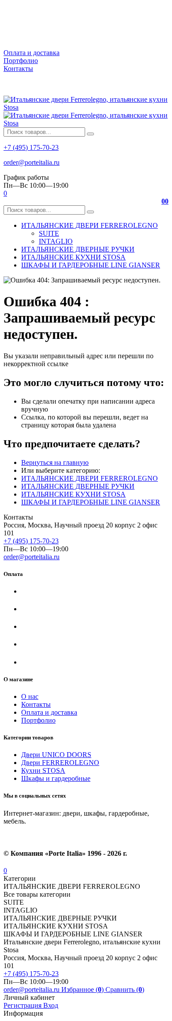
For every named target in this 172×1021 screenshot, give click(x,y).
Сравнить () (124, 989)
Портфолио (21, 60)
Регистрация (23, 1005)
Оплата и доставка (32, 52)
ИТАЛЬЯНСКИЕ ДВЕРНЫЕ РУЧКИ (78, 486)
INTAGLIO (56, 241)
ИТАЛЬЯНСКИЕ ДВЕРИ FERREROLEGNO (89, 478)
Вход (50, 1005)
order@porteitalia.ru (32, 162)
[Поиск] (90, 134)
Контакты (18, 68)
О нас (29, 696)
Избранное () (83, 989)
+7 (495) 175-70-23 (31, 147)
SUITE (49, 233)
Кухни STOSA (43, 770)
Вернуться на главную (55, 462)
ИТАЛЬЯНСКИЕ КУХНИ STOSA (73, 494)
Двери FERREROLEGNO (60, 762)
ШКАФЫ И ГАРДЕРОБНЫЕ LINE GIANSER (90, 502)
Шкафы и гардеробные (55, 778)
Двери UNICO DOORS (56, 754)
